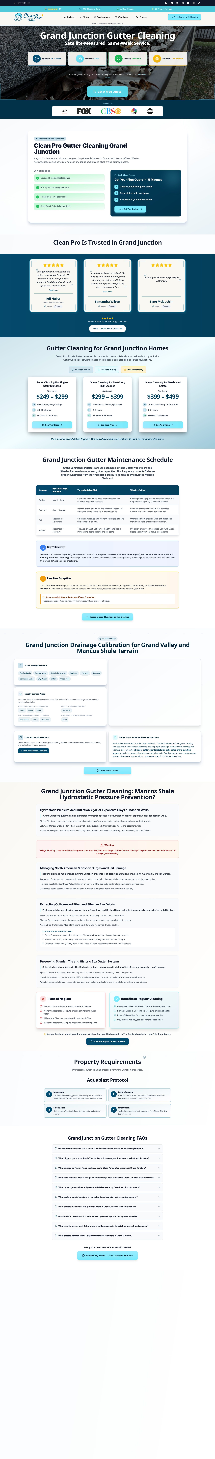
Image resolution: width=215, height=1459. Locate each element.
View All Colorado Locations (35, 751)
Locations (102, 23)
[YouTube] (188, 3)
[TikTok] (199, 3)
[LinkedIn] (172, 3)
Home (94, 23)
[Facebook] (166, 3)
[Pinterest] (194, 3)
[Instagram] (183, 3)
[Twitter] (177, 3)
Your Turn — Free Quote (106, 328)
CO (108, 23)
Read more (53, 290)
